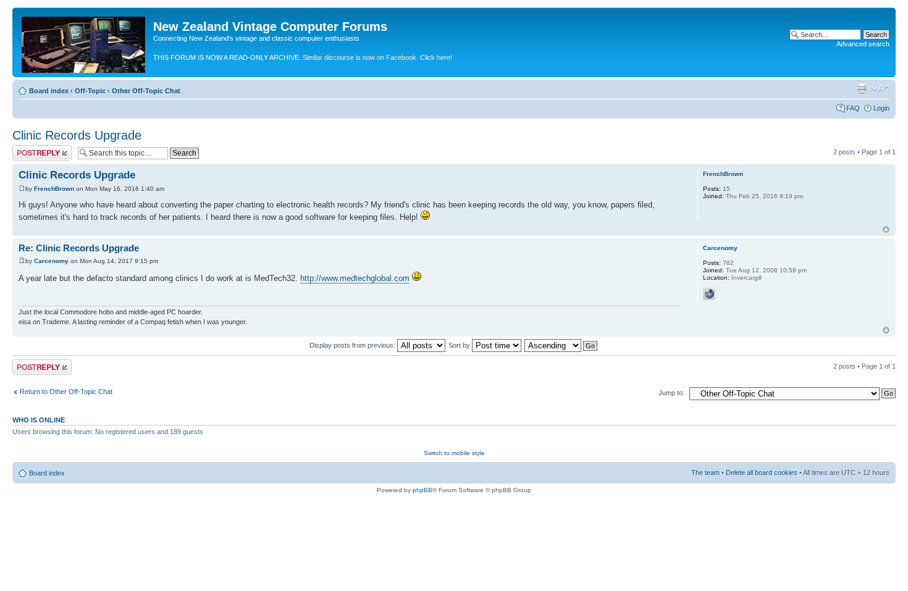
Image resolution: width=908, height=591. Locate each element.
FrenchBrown (54, 188)
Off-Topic (90, 90)
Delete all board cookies (761, 472)
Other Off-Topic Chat (146, 90)
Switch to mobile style (454, 453)
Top (886, 229)
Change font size (880, 88)
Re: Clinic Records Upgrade (79, 248)
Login (881, 108)
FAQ (853, 108)
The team (705, 472)
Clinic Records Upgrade (76, 135)
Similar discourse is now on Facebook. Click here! (377, 57)
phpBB (422, 490)
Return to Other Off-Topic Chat (66, 391)
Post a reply (30, 149)
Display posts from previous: (353, 345)
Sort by (460, 345)
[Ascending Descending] (561, 345)
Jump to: (671, 392)
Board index (49, 90)
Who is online (38, 420)
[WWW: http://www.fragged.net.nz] (709, 294)
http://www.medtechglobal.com (355, 278)
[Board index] (84, 42)
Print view (861, 88)
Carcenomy (51, 261)
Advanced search (862, 44)
